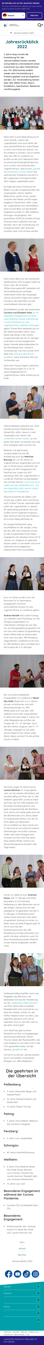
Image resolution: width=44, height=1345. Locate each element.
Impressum (8, 1334)
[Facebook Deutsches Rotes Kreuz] (8, 1274)
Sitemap (24, 1332)
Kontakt (16, 1332)
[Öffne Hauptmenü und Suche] (40, 25)
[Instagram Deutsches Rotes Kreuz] (35, 1274)
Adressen (7, 1332)
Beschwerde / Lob (21, 1334)
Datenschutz (34, 1332)
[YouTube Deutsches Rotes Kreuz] (17, 1274)
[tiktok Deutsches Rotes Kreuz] (26, 1274)
